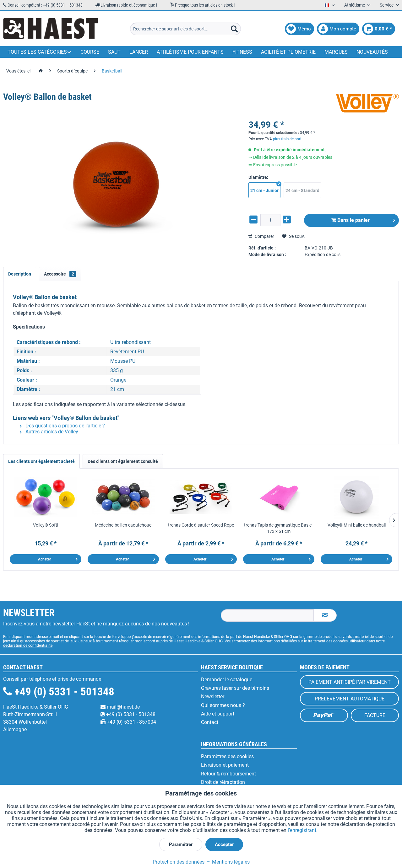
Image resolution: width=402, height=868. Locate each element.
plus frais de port (287, 139)
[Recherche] (234, 29)
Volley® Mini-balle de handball (357, 525)
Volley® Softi (45, 525)
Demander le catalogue (226, 680)
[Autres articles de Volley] (367, 103)
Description (19, 273)
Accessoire (59, 273)
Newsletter (212, 696)
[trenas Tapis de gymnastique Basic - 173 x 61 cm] (279, 497)
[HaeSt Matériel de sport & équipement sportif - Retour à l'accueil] (50, 29)
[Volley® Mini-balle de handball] (356, 497)
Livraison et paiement (225, 765)
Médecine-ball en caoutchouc (123, 525)
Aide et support (217, 714)
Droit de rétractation (223, 782)
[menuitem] (185, 29)
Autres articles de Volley (51, 432)
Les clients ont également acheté (41, 461)
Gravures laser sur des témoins (235, 688)
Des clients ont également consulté (123, 461)
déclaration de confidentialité (27, 645)
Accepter (224, 844)
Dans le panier (353, 220)
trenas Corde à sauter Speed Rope (201, 525)
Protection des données (178, 862)
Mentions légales (230, 862)
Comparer (264, 236)
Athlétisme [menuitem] (355, 5)
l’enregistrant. (303, 830)
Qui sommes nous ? (223, 705)
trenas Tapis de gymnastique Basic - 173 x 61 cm (279, 528)
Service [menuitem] (387, 5)
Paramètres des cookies (227, 756)
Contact (209, 722)
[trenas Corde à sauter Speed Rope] (201, 497)
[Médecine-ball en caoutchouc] (123, 497)
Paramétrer (181, 844)
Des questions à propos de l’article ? (64, 426)
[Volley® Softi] (45, 497)
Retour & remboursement (228, 774)
